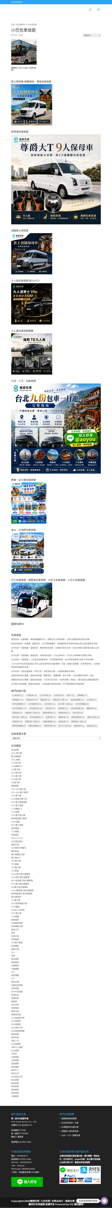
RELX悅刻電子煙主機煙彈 (22, 880)
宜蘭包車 (17, 713)
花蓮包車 (17, 721)
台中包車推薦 (19, 704)
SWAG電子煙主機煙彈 (20, 874)
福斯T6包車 (93, 717)
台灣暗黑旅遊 (17, 923)
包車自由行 (32, 700)
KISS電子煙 (16, 779)
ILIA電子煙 (15, 769)
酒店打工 (15, 1070)
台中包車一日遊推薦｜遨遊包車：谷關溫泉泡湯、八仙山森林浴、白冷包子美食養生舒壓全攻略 (51, 655)
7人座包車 (31, 695)
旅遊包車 (51, 717)
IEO (71, 1204)
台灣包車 (63, 708)
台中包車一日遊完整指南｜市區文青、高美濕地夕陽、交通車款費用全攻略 (42, 671)
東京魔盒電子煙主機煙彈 (21, 893)
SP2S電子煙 (16, 776)
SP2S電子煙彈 (17, 805)
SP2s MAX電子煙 (18, 789)
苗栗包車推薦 (19, 726)
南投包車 (45, 700)
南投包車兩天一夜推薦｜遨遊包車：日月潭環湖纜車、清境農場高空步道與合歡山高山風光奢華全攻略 (54, 643)
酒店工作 (15, 1040)
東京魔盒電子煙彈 (18, 818)
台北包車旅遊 (19, 708)
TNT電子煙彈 (17, 942)
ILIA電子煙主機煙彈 (19, 887)
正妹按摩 (15, 1057)
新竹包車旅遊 (36, 717)
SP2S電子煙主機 (18, 815)
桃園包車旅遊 (78, 717)
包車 (70, 695)
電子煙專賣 (16, 756)
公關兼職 (15, 968)
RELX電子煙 (16, 772)
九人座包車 (45, 695)
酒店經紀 (15, 834)
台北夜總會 (16, 1021)
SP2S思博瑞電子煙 (19, 903)
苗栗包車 (64, 721)
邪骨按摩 (15, 1034)
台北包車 (49, 704)
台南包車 (50, 708)
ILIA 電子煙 (16, 762)
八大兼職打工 (17, 766)
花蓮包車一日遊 (32, 721)
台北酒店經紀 (17, 841)
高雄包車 (92, 726)
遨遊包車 (79, 726)
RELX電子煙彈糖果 (19, 802)
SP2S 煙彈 (15, 759)
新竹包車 (78, 713)
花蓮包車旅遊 (49, 721)
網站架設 (15, 851)
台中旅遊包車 (35, 704)
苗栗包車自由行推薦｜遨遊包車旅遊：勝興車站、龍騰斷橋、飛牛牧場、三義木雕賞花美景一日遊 (52, 675)
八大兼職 (15, 831)
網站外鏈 (15, 981)
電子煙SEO (16, 857)
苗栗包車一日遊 (78, 721)
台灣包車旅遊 (77, 708)
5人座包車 (17, 695)
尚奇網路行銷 (17, 926)
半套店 (14, 1053)
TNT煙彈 (15, 864)
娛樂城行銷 (16, 1014)
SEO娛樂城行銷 (17, 1017)
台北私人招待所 (18, 910)
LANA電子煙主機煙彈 (20, 877)
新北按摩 (15, 1080)
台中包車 (92, 700)
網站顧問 (15, 785)
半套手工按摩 (17, 1047)
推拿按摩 (15, 919)
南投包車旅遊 (77, 700)
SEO (13, 952)
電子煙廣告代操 (18, 854)
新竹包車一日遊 (19, 717)
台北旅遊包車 (35, 708)
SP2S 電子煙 (16, 753)
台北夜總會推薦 (18, 1031)
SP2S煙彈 (15, 812)
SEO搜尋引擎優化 (18, 847)
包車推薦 (82, 695)
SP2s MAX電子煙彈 (19, 792)
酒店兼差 (15, 959)
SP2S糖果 (15, 906)
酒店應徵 (15, 962)
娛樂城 (14, 1001)
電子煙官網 (16, 896)
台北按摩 (15, 1050)
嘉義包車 (92, 708)
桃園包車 (64, 717)
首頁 (13, 24)
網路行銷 (15, 844)
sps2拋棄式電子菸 (19, 798)
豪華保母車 (50, 726)
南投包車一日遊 (60, 700)
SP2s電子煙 (16, 795)
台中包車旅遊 (17, 991)
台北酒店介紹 (17, 1027)
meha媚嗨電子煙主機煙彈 (22, 890)
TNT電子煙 (16, 861)
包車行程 (15, 936)
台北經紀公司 (17, 1076)
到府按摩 (15, 749)
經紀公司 (15, 929)
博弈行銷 (15, 1011)
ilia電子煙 (15, 782)
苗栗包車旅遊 (35, 726)
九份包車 (59, 695)
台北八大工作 (17, 838)
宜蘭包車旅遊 (49, 713)
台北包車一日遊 (65, 704)
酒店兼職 (15, 828)
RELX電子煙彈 (17, 825)
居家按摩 (15, 1083)
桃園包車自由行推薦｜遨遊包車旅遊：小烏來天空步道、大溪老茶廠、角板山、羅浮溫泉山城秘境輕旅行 (55, 679)
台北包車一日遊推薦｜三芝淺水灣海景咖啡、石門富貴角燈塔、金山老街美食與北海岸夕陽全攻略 (52, 659)
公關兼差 (15, 965)
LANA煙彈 (15, 821)
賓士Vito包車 (65, 726)
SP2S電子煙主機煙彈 (20, 883)
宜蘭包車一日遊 (32, 713)
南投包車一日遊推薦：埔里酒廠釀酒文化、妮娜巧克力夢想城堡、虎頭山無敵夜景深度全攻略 (50, 639)
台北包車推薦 (82, 704)
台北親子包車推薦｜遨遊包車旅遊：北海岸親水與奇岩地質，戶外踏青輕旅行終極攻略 (47, 684)
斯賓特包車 (64, 713)
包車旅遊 (17, 700)
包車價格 (15, 946)
